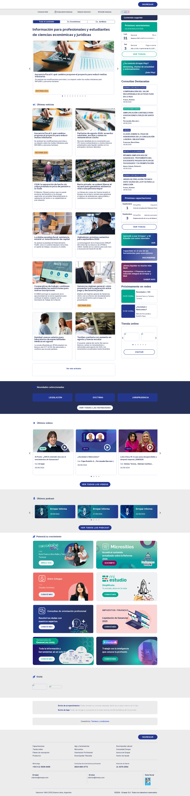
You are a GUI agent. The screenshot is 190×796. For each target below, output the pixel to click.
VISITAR (139, 352)
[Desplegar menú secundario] (128, 4)
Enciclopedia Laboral (124, 746)
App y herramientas (81, 746)
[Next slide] (156, 338)
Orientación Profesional (83, 753)
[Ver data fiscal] (151, 781)
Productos (37, 756)
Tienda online (38, 749)
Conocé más (47, 594)
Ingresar (147, 4)
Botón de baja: (64, 710)
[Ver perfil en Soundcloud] (58, 781)
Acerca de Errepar (123, 753)
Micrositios (78, 749)
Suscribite (109, 563)
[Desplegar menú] (34, 4)
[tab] (132, 344)
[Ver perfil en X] (39, 781)
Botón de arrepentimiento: (69, 706)
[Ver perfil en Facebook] (34, 781)
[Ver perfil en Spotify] (63, 781)
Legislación (55, 397)
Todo (46, 22)
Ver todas (139, 227)
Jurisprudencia (140, 397)
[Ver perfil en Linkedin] (44, 781)
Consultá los (95, 721)
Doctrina (98, 397)
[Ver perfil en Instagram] (53, 781)
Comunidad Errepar (123, 749)
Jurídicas (101, 22)
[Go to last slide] (122, 338)
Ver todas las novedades (95, 408)
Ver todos (139, 54)
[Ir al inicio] (41, 737)
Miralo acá (46, 563)
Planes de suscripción (41, 753)
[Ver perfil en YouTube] (49, 781)
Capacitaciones (38, 746)
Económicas (73, 22)
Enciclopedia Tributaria (83, 756)
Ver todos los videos (95, 484)
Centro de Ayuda (122, 756)
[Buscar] (62, 4)
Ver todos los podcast (95, 528)
